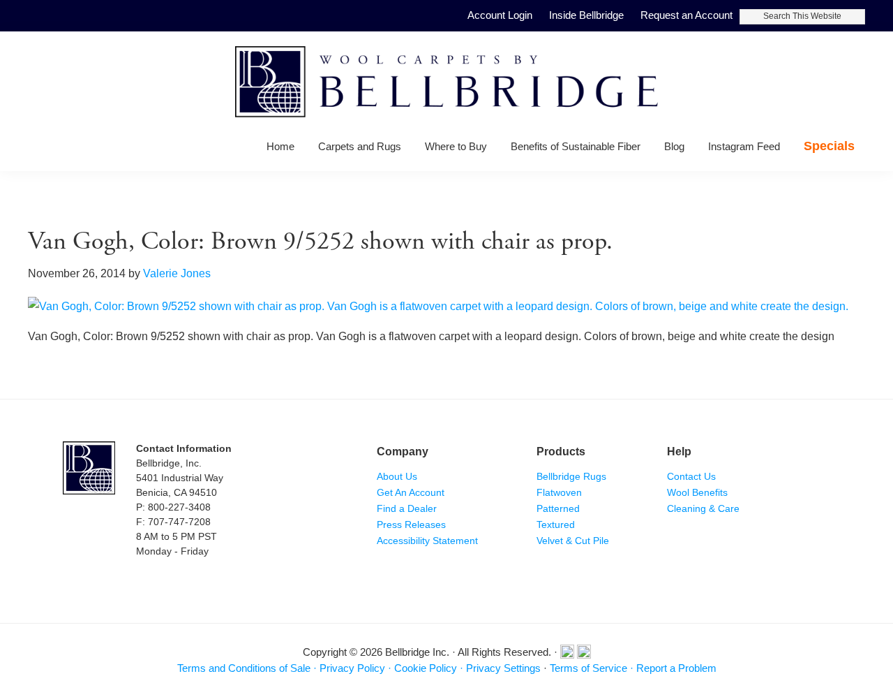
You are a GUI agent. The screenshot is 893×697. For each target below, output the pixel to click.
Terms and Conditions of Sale (243, 668)
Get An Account (410, 492)
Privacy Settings (503, 668)
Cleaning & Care (703, 508)
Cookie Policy (425, 668)
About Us (397, 476)
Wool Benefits (697, 492)
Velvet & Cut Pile (572, 540)
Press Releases (411, 524)
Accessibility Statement (427, 540)
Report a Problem (676, 668)
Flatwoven (559, 492)
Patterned (558, 508)
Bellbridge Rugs (571, 476)
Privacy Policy (352, 668)
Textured (555, 524)
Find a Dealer (407, 508)
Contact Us (691, 476)
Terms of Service (588, 668)
